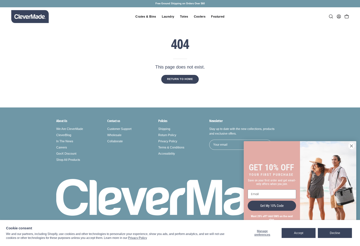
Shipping (164, 128)
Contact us (113, 121)
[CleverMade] (30, 16)
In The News (64, 141)
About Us (61, 121)
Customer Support (119, 128)
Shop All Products (68, 159)
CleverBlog (63, 135)
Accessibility (166, 153)
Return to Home (180, 79)
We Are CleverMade (69, 128)
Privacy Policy (137, 237)
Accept (298, 233)
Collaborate (115, 141)
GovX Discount (66, 153)
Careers (61, 147)
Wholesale (114, 135)
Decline (335, 233)
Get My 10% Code (272, 206)
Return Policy (167, 135)
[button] (331, 16)
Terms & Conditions (171, 147)
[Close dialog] (351, 146)
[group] (180, 3)
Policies (162, 121)
